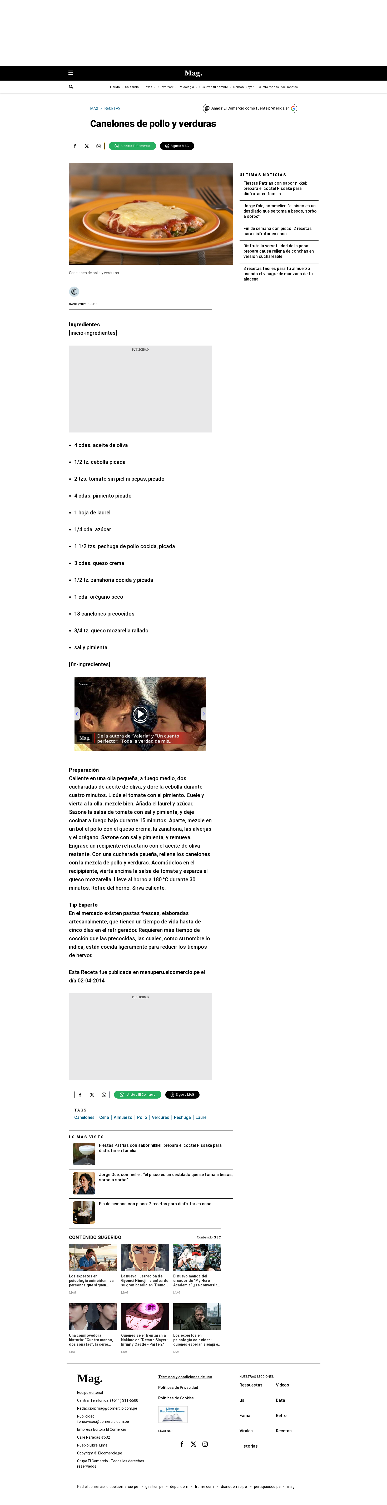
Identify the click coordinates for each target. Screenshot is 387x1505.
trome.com (205, 1487)
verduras (160, 1117)
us (242, 1400)
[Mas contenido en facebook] (182, 1444)
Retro (281, 1415)
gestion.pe (154, 1487)
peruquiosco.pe (267, 1487)
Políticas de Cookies (176, 1398)
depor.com (179, 1487)
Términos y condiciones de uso (185, 1377)
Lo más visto (86, 1137)
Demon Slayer (243, 87)
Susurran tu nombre (213, 87)
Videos (282, 1385)
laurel (201, 1117)
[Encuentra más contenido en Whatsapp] (99, 146)
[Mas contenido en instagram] (205, 1444)
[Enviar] (71, 87)
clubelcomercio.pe (122, 1487)
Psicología (186, 87)
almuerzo (123, 1117)
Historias (249, 1446)
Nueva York (165, 87)
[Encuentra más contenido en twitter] (87, 146)
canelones (84, 1117)
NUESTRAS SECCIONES (257, 1377)
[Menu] (73, 73)
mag (291, 1487)
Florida (115, 87)
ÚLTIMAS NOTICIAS (263, 175)
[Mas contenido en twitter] (193, 1444)
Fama (245, 1415)
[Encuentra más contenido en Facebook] (75, 146)
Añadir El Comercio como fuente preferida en (250, 108)
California (132, 87)
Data (280, 1400)
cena (104, 1117)
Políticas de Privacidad (178, 1387)
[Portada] (89, 1387)
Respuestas (251, 1385)
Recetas (284, 1430)
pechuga (182, 1117)
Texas (148, 87)
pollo (142, 1117)
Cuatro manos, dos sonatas (278, 87)
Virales (246, 1430)
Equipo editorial (90, 1393)
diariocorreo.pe (234, 1487)
